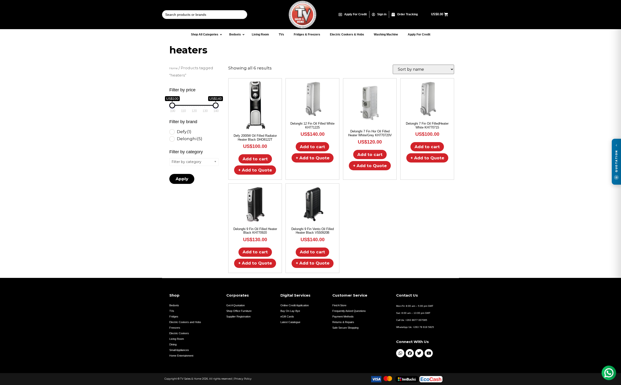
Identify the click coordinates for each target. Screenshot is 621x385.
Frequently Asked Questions (349, 310)
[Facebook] (410, 353)
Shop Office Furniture (239, 310)
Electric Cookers (179, 333)
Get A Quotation (235, 305)
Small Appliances (179, 350)
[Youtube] (429, 353)
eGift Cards (287, 316)
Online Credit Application (294, 305)
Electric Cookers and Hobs (185, 322)
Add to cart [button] (255, 158)
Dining (173, 344)
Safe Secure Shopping (345, 327)
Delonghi (189, 138)
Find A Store (339, 305)
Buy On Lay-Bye (290, 310)
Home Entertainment (181, 355)
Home (173, 68)
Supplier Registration (238, 316)
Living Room (176, 338)
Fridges (173, 316)
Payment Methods (343, 316)
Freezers (174, 327)
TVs (171, 310)
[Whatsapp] (400, 353)
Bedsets (174, 305)
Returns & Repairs (343, 322)
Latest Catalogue (290, 322)
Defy (184, 131)
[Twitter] (419, 353)
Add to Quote (255, 170)
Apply (182, 178)
